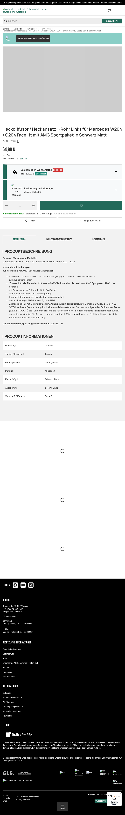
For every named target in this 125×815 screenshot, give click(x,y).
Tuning (48, 354)
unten (55, 362)
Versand (23, 159)
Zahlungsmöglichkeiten (13, 707)
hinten (48, 362)
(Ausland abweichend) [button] (64, 213)
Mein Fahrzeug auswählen (33, 38)
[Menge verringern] (6, 205)
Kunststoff (50, 371)
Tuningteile (32, 29)
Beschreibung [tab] (19, 239)
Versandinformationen (12, 711)
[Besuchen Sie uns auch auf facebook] (15, 585)
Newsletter (7, 716)
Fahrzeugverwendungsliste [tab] (59, 239)
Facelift (48, 396)
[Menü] (120, 794)
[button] (119, 577)
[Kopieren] (18, 141)
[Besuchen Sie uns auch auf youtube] (23, 585)
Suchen (112, 21)
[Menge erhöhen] (33, 205)
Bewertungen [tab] (98, 239)
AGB (5, 658)
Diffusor (49, 345)
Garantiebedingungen (12, 649)
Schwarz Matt (52, 379)
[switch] (114, 803)
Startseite (18, 29)
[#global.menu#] (118, 10)
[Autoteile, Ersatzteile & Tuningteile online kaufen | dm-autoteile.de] (27, 10)
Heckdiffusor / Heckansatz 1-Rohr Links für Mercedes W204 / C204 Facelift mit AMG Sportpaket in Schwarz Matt (52, 31)
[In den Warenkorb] (81, 205)
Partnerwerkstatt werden (13, 697)
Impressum (7, 672)
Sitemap (6, 667)
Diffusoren (46, 29)
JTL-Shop (103, 794)
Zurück (6, 29)
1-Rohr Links (51, 387)
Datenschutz (8, 654)
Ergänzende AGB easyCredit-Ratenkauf (20, 663)
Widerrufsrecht (9, 677)
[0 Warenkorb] (109, 10)
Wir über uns (8, 702)
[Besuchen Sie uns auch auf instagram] (31, 585)
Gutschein (7, 693)
